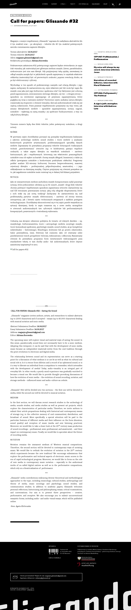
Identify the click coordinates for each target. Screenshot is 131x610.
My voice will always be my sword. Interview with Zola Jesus (107, 69)
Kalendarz (96, 4)
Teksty (72, 4)
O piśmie (45, 4)
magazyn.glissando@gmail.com (55, 576)
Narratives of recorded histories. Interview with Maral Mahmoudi (105, 82)
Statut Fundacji (55, 557)
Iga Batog (101, 52)
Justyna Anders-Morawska (108, 90)
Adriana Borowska (21, 25)
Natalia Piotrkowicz (105, 77)
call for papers (17, 15)
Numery (54, 4)
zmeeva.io (30, 590)
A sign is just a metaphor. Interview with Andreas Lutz (106, 106)
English (27, 15)
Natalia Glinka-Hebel (105, 64)
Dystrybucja (83, 4)
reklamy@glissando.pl (42, 578)
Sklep (105, 4)
